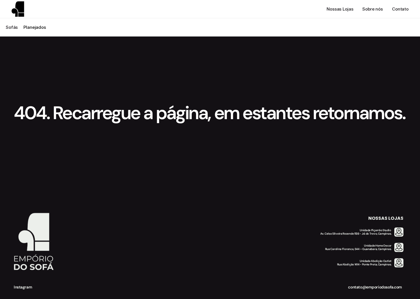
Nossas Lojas (340, 9)
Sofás (12, 27)
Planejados (34, 27)
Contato (400, 9)
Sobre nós (372, 9)
